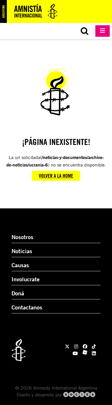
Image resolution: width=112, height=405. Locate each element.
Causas (20, 265)
